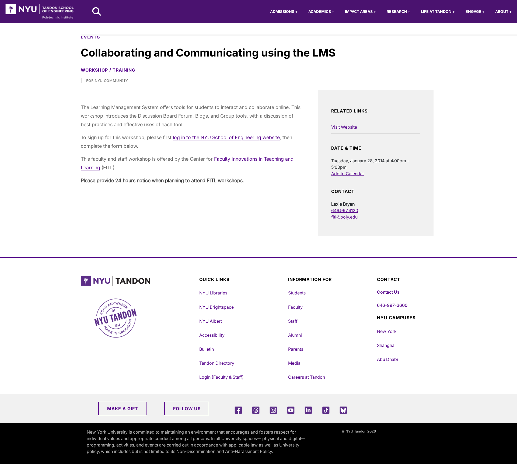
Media (294, 363)
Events (90, 37)
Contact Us (388, 292)
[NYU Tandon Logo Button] (139, 281)
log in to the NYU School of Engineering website (226, 137)
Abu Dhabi (387, 359)
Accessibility (212, 335)
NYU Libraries (213, 293)
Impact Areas (360, 11)
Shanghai (386, 345)
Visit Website (344, 127)
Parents (295, 349)
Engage (475, 11)
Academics (321, 11)
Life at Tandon (438, 11)
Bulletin (206, 349)
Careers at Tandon (306, 377)
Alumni (295, 335)
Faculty (295, 307)
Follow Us (187, 408)
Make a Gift (122, 408)
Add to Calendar (347, 173)
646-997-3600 (392, 305)
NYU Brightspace (216, 307)
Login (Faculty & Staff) (221, 377)
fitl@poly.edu (344, 217)
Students (297, 293)
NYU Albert (210, 321)
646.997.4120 (344, 210)
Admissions (284, 11)
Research (398, 11)
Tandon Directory (216, 363)
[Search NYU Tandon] (97, 12)
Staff (293, 321)
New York (387, 331)
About (503, 11)
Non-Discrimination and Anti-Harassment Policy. (224, 451)
